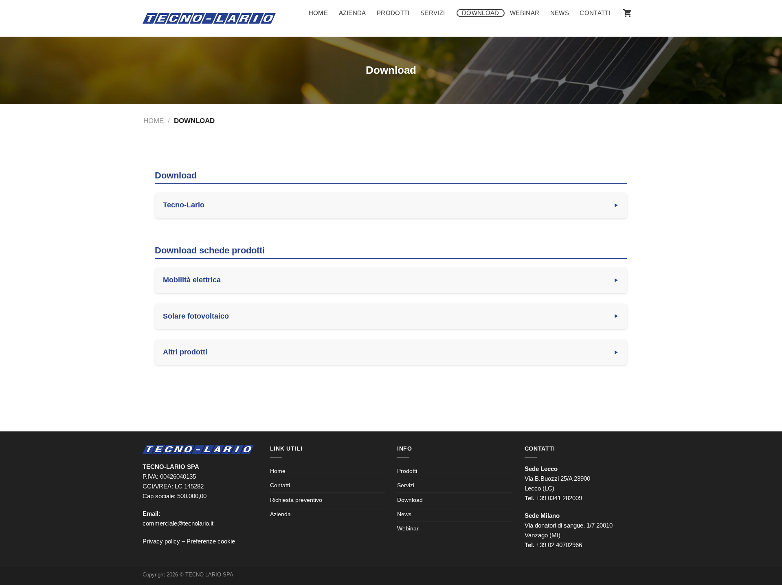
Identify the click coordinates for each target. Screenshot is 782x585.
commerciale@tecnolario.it (178, 523)
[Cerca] (631, 28)
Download (480, 12)
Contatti (595, 12)
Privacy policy (161, 541)
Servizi (432, 12)
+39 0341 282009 (559, 498)
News (559, 12)
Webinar (524, 12)
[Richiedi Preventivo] (627, 13)
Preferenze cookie (211, 541)
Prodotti (393, 12)
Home (318, 12)
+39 (559, 544)
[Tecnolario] (209, 18)
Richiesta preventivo (296, 500)
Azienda (352, 12)
